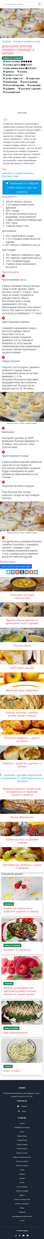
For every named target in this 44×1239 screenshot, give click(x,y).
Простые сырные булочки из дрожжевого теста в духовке (22, 622)
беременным (11, 82)
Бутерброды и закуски (22, 1127)
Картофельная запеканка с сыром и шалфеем (22, 866)
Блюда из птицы (22, 1153)
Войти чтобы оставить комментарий (16, 566)
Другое (22, 1195)
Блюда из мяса (22, 1148)
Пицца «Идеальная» (22, 817)
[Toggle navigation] (39, 4)
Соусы (22, 1132)
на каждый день (12, 92)
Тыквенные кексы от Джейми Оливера (22, 841)
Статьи (22, 1221)
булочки (6, 176)
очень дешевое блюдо (14, 68)
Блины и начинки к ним (22, 1199)
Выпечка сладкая (22, 1165)
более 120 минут (13, 61)
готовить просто (13, 64)
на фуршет (10, 88)
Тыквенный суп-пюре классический (22, 596)
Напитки (8, 983)
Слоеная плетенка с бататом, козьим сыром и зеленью (22, 714)
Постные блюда (22, 1187)
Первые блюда (22, 1136)
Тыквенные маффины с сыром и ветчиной (22, 739)
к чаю (15, 176)
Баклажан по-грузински (17, 949)
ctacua (24, 1111)
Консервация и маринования (22, 1216)
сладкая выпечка (23, 173)
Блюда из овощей (12, 945)
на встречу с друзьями (30, 88)
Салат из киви (11, 1070)
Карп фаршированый (15, 1032)
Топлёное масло (22, 645)
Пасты (22, 1182)
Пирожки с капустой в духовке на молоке (22, 765)
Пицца (22, 1208)
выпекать (9, 71)
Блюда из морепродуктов (22, 1157)
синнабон (7, 173)
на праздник (35, 85)
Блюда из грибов (22, 1161)
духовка (23, 71)
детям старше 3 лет (14, 78)
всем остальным (29, 82)
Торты (22, 1170)
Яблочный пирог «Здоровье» (22, 690)
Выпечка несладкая (22, 1204)
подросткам (34, 78)
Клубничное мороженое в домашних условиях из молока (21, 910)
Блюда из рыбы (11, 1028)
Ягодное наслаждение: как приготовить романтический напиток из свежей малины (19, 991)
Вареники (22, 1212)
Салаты (8, 1066)
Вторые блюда (22, 1140)
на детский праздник (14, 85)
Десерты (9, 904)
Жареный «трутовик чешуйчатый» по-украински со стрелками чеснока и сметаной (22, 791)
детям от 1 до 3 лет (14, 75)
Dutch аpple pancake (22, 667)
